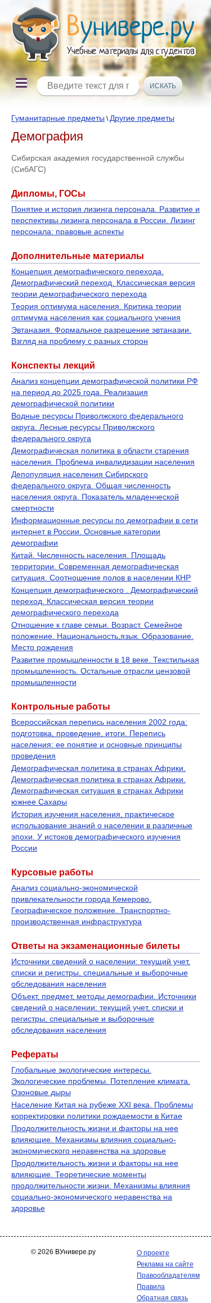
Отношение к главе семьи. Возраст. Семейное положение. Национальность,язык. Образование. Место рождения (102, 636)
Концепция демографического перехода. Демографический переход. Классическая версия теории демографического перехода (103, 282)
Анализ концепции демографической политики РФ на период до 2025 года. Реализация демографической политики (104, 392)
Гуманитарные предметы (58, 117)
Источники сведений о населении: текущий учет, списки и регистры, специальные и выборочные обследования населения (100, 972)
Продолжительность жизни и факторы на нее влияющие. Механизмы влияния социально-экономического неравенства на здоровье (94, 1139)
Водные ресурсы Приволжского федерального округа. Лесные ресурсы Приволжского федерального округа (97, 427)
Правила (151, 1287)
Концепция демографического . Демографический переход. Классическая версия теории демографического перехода (104, 601)
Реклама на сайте (165, 1264)
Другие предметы (142, 117)
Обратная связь (162, 1298)
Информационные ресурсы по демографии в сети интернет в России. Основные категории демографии (104, 531)
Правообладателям (168, 1275)
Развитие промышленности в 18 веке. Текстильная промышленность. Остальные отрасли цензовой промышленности (105, 671)
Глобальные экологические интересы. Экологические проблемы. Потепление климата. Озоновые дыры (100, 1081)
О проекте (153, 1253)
